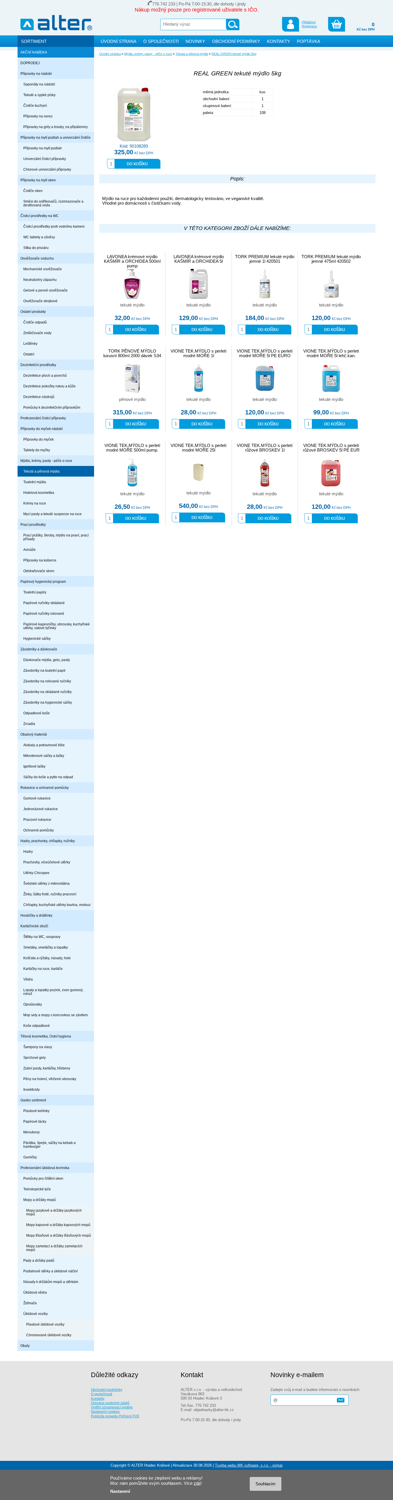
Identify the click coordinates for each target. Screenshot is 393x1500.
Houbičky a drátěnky (36, 915)
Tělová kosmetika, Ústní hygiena (45, 1036)
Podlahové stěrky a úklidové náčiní (50, 1271)
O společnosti (101, 1394)
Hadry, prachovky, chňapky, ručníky (47, 841)
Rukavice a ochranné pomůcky (44, 787)
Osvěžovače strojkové (40, 301)
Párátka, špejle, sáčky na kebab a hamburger (49, 1144)
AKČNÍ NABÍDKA (33, 52)
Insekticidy (31, 1089)
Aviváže (29, 549)
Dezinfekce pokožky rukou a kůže (49, 386)
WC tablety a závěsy (39, 237)
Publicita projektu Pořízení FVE (115, 1416)
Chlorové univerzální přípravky (47, 169)
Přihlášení (309, 22)
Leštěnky (30, 343)
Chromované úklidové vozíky (48, 1335)
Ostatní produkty (33, 311)
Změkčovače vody (37, 333)
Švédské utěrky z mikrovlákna (46, 883)
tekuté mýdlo (132, 305)
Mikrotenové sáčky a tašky (43, 755)
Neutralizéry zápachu (40, 279)
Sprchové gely (34, 1057)
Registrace (309, 26)
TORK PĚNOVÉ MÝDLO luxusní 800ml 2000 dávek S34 (132, 353)
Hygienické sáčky (37, 638)
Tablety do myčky (36, 450)
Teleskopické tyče (37, 1189)
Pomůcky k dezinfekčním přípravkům (51, 407)
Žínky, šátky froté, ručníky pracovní (49, 894)
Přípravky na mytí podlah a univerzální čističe (55, 137)
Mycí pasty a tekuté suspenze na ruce (52, 514)
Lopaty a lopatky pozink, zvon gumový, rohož (53, 991)
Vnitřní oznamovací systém (112, 1407)
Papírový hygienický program (43, 581)
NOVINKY (195, 41)
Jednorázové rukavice (40, 809)
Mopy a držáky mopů (39, 1200)
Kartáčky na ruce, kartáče (43, 968)
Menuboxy (31, 1132)
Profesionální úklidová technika (44, 1168)
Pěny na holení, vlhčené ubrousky (49, 1079)
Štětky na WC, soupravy (41, 937)
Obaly (25, 1345)
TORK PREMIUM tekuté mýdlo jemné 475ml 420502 (331, 259)
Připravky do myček (38, 439)
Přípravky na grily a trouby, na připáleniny (55, 127)
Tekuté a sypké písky (39, 95)
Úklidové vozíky (35, 1314)
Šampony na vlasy (37, 1047)
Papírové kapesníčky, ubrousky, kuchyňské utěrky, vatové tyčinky (56, 626)
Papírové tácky (34, 1121)
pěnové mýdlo (132, 399)
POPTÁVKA (308, 41)
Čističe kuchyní (35, 105)
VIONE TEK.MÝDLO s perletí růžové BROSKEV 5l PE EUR (331, 447)
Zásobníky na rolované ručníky (47, 681)
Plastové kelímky (36, 1111)
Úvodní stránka (110, 54)
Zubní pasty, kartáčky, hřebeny (46, 1068)
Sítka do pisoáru (36, 248)
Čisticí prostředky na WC (39, 216)
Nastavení (120, 1491)
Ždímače (30, 1303)
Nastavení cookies (105, 1411)
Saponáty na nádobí (39, 84)
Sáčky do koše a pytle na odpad (48, 777)
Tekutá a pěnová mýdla (41, 471)
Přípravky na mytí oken (38, 180)
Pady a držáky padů (38, 1260)
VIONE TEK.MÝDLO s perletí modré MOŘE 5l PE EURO (265, 353)
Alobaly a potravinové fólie (44, 745)
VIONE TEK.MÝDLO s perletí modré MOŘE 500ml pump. (132, 447)
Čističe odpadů (35, 322)
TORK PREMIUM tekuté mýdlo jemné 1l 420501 (264, 259)
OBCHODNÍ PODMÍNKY (236, 41)
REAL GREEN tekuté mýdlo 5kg (233, 54)
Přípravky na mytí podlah (42, 148)
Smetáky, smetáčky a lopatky (45, 947)
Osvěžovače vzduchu (37, 258)
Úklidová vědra (35, 1292)
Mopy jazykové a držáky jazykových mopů (54, 1212)
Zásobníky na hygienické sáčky (47, 702)
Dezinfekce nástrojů (38, 397)
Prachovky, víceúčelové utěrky (46, 862)
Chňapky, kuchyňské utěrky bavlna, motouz (57, 905)
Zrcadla (29, 724)
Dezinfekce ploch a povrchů (45, 375)
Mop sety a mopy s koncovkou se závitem (55, 1015)
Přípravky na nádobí (36, 73)
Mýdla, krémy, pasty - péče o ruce (46, 460)
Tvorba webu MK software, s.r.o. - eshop (249, 1465)
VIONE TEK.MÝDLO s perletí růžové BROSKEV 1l (265, 447)
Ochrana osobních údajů (110, 1403)
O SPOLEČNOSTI (161, 41)
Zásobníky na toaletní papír (44, 670)
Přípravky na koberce (39, 560)
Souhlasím (265, 1483)
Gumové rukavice (37, 798)
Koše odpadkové (36, 1025)
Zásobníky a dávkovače (38, 649)
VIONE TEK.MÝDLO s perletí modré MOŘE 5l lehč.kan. (331, 353)
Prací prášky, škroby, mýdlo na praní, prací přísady (56, 537)
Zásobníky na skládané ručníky (47, 692)
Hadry (28, 851)
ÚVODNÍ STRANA (118, 41)
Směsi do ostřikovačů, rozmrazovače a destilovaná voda (53, 203)
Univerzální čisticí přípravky (44, 159)
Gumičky (30, 1157)
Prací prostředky (33, 524)
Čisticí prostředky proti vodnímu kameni (54, 226)
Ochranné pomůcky (38, 830)
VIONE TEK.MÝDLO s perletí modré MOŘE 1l (198, 353)
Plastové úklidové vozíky (45, 1324)
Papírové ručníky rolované (43, 613)
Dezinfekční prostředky (38, 365)
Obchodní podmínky (106, 1390)
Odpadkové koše (36, 713)
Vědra (28, 979)
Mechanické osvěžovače (42, 269)
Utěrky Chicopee (36, 873)
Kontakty (97, 1398)
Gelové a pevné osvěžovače (45, 290)
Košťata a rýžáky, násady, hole (47, 958)
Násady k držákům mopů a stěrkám (50, 1282)
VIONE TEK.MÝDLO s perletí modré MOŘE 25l (198, 447)
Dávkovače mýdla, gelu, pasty (46, 660)
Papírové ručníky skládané (44, 603)
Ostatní (28, 354)
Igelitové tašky (34, 766)
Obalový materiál (33, 734)
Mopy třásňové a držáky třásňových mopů (58, 1235)
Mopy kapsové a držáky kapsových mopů (58, 1225)
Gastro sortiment (33, 1100)
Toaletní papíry (34, 592)
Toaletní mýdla (34, 482)
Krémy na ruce (34, 503)
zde (197, 1483)
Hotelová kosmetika (38, 492)
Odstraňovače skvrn (38, 571)
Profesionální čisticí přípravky (43, 418)
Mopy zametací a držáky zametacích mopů (54, 1248)
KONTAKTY (278, 41)
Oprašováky (32, 1004)
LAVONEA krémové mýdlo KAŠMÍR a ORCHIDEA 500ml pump (132, 261)
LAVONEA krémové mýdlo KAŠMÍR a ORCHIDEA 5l (198, 259)
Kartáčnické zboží (34, 926)
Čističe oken (33, 191)
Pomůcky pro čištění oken (43, 1178)
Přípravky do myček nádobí (41, 429)
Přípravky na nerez (38, 116)
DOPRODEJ (30, 63)
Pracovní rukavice (37, 819)
